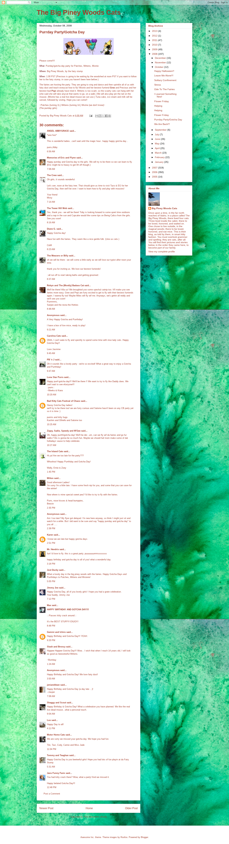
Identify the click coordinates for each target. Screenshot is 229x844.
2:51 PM (51, 543)
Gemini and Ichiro (56, 632)
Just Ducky (52, 570)
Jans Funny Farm (56, 773)
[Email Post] (90, 115)
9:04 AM (51, 714)
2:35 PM (51, 508)
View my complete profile (161, 251)
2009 (155, 49)
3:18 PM (51, 563)
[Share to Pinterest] (109, 116)
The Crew (52, 175)
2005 (155, 176)
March (158, 152)
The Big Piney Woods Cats (79, 12)
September (161, 129)
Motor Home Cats (56, 734)
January (159, 162)
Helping (158, 105)
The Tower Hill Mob (57, 208)
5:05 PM (51, 581)
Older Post (131, 808)
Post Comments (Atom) (95, 817)
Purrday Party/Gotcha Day (168, 119)
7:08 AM (51, 169)
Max (49, 605)
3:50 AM (51, 678)
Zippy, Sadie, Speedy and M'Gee (63, 431)
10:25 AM (51, 424)
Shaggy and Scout (56, 702)
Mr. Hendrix (53, 549)
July (157, 134)
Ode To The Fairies (164, 89)
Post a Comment (52, 793)
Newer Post (46, 808)
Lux (49, 720)
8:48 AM (51, 309)
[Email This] (96, 116)
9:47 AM (51, 371)
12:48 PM (51, 787)
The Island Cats (55, 451)
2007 (155, 167)
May (157, 143)
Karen (50, 535)
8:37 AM (51, 279)
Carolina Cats (54, 336)
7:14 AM (51, 202)
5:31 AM (51, 766)
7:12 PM (51, 599)
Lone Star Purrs (55, 377)
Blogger (144, 837)
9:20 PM (51, 640)
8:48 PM (51, 625)
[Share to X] (103, 116)
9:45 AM (51, 353)
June (158, 139)
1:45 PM (51, 472)
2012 (155, 35)
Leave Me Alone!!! (163, 75)
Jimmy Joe (52, 587)
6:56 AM (51, 151)
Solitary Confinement (165, 80)
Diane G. (51, 229)
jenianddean (53, 685)
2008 (155, 54)
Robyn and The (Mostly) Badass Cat (65, 285)
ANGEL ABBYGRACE (58, 131)
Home (89, 808)
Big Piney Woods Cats (164, 208)
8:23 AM (51, 249)
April (157, 148)
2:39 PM (51, 528)
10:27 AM (51, 445)
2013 (155, 31)
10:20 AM (51, 394)
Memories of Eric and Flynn (61, 157)
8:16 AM (51, 222)
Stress (157, 84)
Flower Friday (161, 101)
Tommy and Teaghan (58, 755)
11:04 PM (51, 749)
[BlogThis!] (100, 116)
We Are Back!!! (162, 124)
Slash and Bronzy (56, 646)
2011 (155, 40)
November (161, 62)
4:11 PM (51, 728)
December (161, 58)
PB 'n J (50, 359)
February (160, 157)
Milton (50, 478)
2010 (155, 44)
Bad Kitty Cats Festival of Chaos (63, 401)
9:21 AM (51, 329)
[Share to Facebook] (106, 116)
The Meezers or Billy (57, 255)
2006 (155, 172)
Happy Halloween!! (164, 71)
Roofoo (124, 837)
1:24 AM (51, 664)
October (159, 67)
